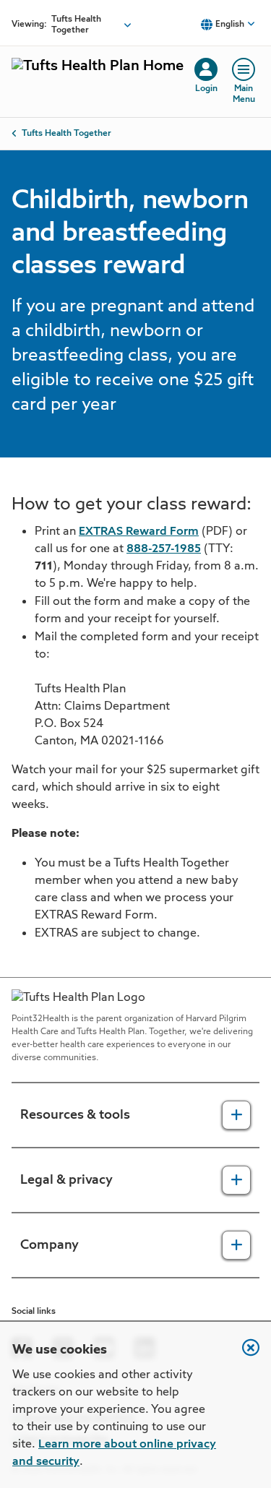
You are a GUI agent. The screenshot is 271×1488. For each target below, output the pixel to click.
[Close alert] (243, 1355)
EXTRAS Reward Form (139, 532)
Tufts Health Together (66, 133)
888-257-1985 (163, 549)
